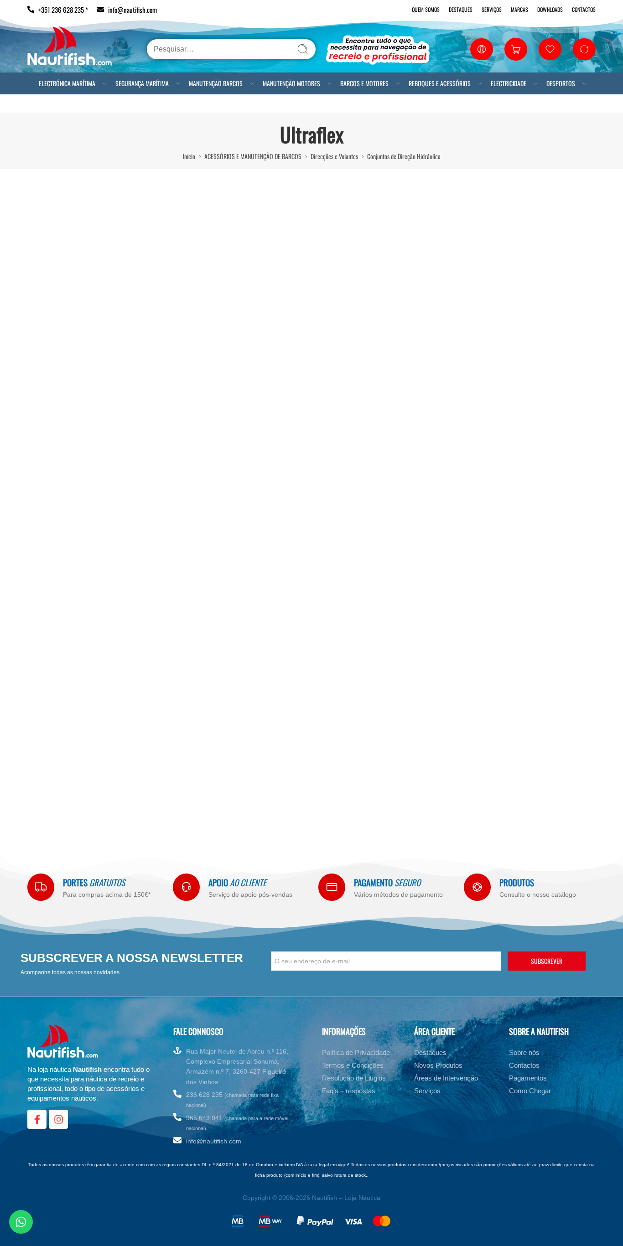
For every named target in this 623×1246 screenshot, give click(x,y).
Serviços (492, 9)
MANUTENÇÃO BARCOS (216, 83)
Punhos (42, 468)
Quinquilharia (41, 650)
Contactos (584, 9)
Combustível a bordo (49, 677)
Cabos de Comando (55, 287)
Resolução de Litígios (354, 1078)
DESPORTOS (560, 83)
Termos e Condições (353, 1065)
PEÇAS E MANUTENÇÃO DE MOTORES (61, 734)
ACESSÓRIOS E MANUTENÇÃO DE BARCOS (252, 156)
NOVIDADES (31, 803)
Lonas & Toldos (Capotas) (54, 538)
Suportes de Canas (47, 566)
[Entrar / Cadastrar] (482, 49)
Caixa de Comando (55, 315)
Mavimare (53, 385)
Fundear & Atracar (47, 692)
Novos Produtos (438, 1065)
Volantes (43, 482)
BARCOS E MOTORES (364, 83)
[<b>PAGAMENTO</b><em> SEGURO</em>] (331, 887)
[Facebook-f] (37, 1119)
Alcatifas (36, 608)
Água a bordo (41, 664)
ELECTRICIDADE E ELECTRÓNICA (54, 775)
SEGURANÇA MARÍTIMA (142, 83)
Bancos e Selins (44, 496)
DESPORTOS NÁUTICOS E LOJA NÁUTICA (64, 789)
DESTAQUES (32, 230)
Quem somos (426, 9)
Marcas (519, 9)
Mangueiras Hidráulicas (68, 371)
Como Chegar (530, 1091)
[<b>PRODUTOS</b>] (477, 887)
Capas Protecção (45, 524)
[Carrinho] (516, 49)
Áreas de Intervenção (446, 1078)
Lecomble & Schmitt (65, 357)
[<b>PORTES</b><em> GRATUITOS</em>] (40, 887)
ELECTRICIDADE (508, 83)
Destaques (460, 9)
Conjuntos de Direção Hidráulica (404, 156)
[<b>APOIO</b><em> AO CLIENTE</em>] (186, 887)
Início (189, 156)
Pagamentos (528, 1078)
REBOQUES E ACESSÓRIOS (440, 83)
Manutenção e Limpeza (52, 719)
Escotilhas (37, 552)
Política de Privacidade (356, 1052)
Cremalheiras (49, 440)
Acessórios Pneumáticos (54, 580)
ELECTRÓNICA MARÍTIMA (67, 83)
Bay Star (51, 343)
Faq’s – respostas (348, 1091)
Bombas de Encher (47, 594)
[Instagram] (58, 1119)
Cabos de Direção (53, 300)
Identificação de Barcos (53, 258)
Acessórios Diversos (48, 636)
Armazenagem (42, 622)
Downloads (550, 9)
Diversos (43, 455)
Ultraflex (52, 413)
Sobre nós (524, 1052)
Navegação (38, 705)
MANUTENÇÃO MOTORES (291, 83)
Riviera (49, 398)
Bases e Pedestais (46, 510)
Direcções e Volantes (334, 156)
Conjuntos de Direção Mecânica (69, 427)
